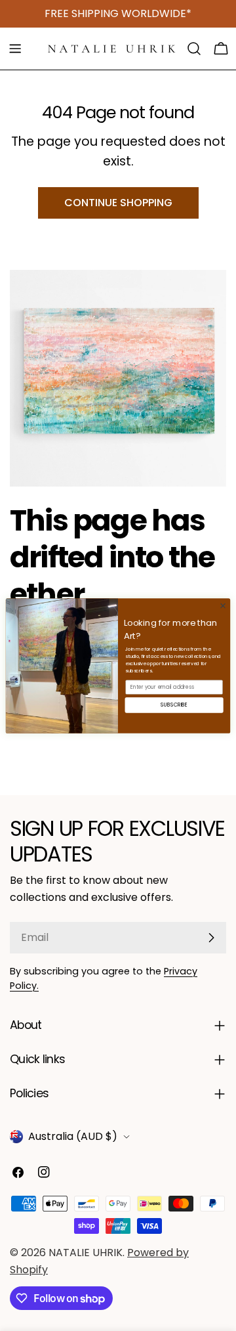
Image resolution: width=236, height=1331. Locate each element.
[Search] (194, 48)
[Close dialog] (222, 605)
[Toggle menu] (15, 48)
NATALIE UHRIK (86, 1252)
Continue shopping (118, 202)
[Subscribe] (211, 937)
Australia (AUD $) (72, 1136)
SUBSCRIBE (174, 704)
